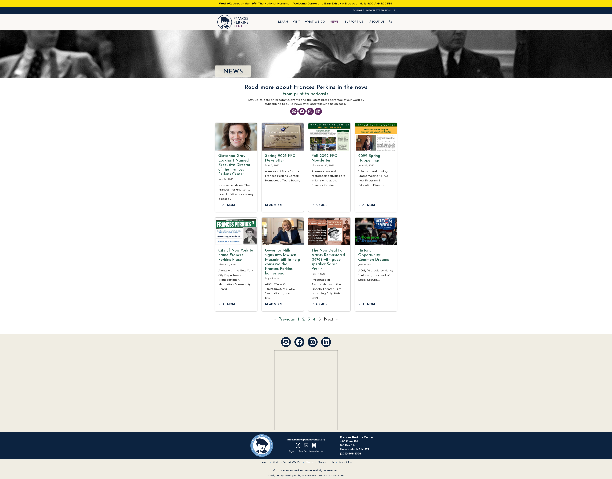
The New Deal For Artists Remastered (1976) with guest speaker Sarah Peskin (328, 260)
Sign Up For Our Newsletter (306, 451)
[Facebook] (302, 111)
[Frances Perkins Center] (233, 22)
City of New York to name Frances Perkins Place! (235, 255)
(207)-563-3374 (350, 453)
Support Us (354, 22)
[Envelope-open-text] (294, 111)
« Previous (284, 319)
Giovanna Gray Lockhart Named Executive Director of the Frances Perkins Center (234, 165)
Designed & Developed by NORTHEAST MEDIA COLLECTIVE (306, 475)
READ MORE (227, 205)
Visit (296, 22)
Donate (358, 10)
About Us (376, 22)
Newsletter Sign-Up (380, 10)
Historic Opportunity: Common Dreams (373, 255)
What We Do (315, 22)
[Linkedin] (318, 111)
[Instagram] (310, 111)
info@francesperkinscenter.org (306, 439)
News (334, 22)
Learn (283, 22)
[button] (390, 22)
